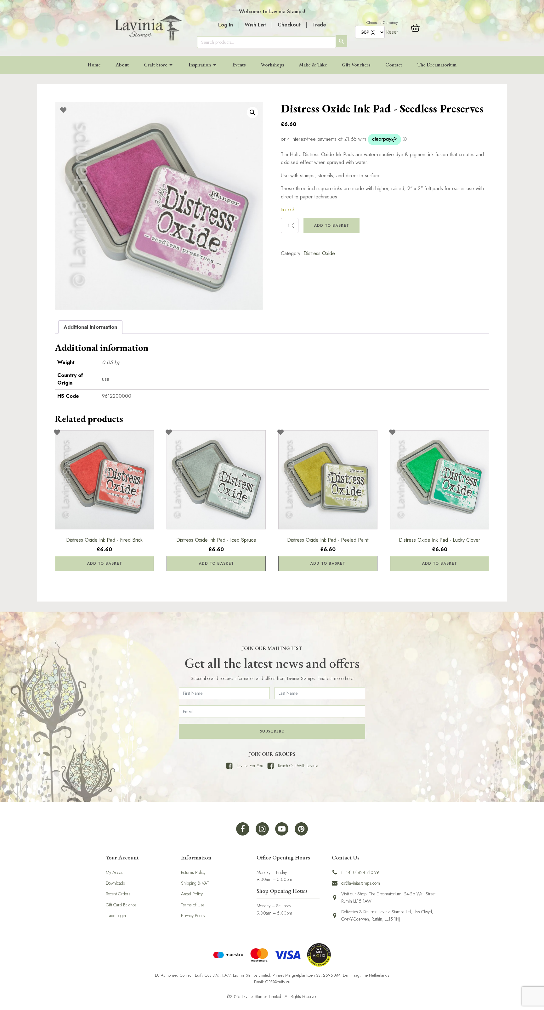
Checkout (289, 24)
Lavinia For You (250, 765)
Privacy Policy (193, 915)
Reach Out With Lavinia (298, 765)
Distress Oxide (319, 253)
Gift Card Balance (121, 905)
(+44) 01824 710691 (361, 872)
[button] (252, 112)
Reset (392, 32)
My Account (116, 872)
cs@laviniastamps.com (360, 883)
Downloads (115, 883)
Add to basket (331, 225)
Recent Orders (118, 894)
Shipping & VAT (195, 883)
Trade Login (116, 915)
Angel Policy (192, 894)
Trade (319, 24)
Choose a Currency (382, 23)
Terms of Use (192, 905)
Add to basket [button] (104, 563)
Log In (225, 24)
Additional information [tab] (90, 327)
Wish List (255, 24)
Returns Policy (193, 872)
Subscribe (272, 731)
